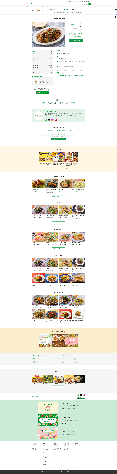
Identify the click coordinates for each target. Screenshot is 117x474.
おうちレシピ (34, 443)
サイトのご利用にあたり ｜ (45, 471)
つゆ (43, 452)
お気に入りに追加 (76, 40)
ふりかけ (44, 460)
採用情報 (54, 449)
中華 (43, 456)
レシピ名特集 (34, 449)
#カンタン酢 (74, 34)
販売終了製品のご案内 (67, 445)
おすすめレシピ (34, 444)
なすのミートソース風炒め (50, 6)
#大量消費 (69, 34)
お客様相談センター (66, 443)
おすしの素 (44, 461)
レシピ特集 (33, 445)
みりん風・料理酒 (45, 449)
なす (50, 12)
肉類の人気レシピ (37, 6)
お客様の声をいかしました (67, 444)
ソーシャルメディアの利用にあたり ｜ (61, 471)
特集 (75, 444)
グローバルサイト (74, 471)
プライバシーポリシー (52, 471)
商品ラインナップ (77, 445)
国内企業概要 (55, 444)
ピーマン (54, 12)
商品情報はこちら (42, 81)
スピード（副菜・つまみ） (70, 12)
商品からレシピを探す (35, 448)
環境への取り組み (55, 445)
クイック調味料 (45, 457)
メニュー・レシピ (31, 6)
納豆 (43, 465)
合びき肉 (34, 55)
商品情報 (44, 443)
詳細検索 (72, 9)
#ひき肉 (69, 33)
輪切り (66, 53)
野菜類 (33, 366)
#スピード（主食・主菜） (78, 33)
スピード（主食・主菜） (60, 12)
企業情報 (54, 443)
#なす (72, 33)
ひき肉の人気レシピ (43, 6)
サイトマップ (69, 471)
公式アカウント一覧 (80, 397)
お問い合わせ (66, 448)
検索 (66, 9)
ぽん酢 (44, 448)
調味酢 (44, 445)
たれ (43, 453)
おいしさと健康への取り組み (57, 448)
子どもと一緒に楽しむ (79, 12)
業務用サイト (76, 443)
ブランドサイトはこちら (43, 82)
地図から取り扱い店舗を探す (68, 449)
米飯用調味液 (44, 464)
